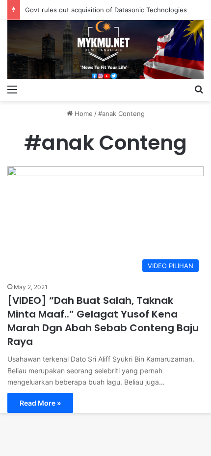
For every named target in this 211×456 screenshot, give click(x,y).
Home (83, 113)
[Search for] (199, 89)
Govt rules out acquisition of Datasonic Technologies (106, 10)
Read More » (40, 403)
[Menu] (12, 89)
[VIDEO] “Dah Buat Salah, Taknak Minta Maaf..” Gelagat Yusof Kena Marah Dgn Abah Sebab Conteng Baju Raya (103, 321)
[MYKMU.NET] (105, 49)
